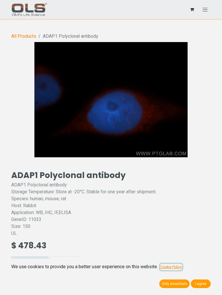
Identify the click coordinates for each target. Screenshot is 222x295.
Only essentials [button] (174, 284)
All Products (23, 36)
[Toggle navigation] (205, 9)
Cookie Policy (171, 267)
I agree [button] (200, 284)
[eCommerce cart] (192, 9)
